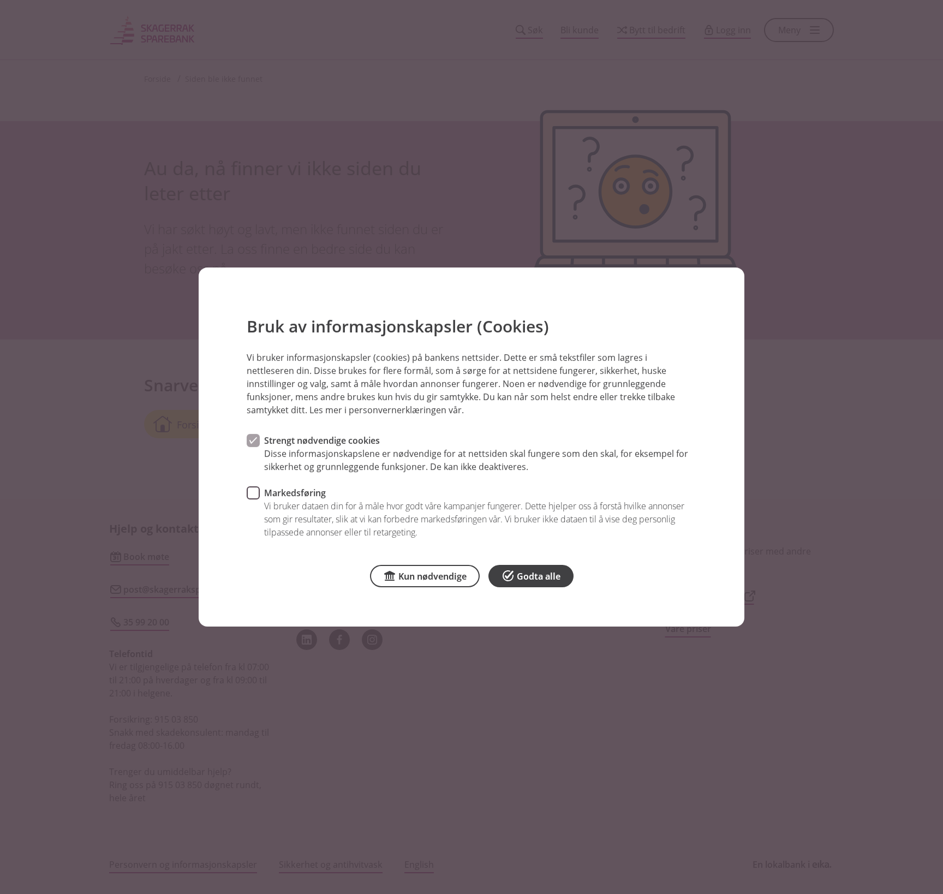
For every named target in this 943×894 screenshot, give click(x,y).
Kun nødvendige (432, 576)
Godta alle (538, 576)
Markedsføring (295, 493)
